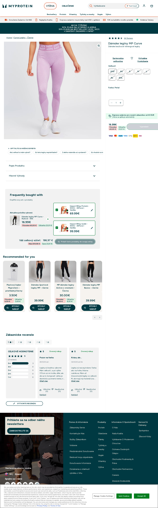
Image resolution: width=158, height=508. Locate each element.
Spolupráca (144, 430)
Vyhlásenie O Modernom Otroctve (123, 441)
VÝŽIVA (50, 6)
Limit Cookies (124, 496)
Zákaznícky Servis (77, 428)
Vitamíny (73, 14)
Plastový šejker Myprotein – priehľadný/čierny (13, 288)
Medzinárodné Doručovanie (82, 451)
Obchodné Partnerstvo (122, 469)
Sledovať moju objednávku (81, 457)
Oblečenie (102, 433)
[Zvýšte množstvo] (120, 103)
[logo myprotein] (17, 6)
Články (101, 439)
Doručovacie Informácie (80, 463)
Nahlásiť (43, 395)
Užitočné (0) (46, 390)
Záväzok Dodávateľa (121, 481)
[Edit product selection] (92, 210)
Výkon (108, 14)
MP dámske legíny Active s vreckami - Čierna (65, 288)
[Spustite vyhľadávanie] (91, 6)
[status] (116, 103)
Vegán (100, 14)
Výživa (101, 467)
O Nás (115, 428)
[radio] (112, 71)
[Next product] (99, 317)
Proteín (63, 14)
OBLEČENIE (68, 6)
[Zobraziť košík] (151, 6)
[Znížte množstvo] (111, 103)
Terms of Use (55, 506)
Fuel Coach (133, 6)
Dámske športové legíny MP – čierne (39, 286)
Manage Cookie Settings (103, 496)
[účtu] (144, 6)
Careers (115, 475)
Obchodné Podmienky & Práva (122, 461)
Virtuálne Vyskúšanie (142, 59)
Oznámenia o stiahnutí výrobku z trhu (79, 471)
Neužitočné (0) (59, 390)
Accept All (142, 496)
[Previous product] (94, 317)
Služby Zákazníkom (78, 439)
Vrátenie (73, 445)
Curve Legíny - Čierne (23, 38)
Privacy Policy (42, 506)
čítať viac (44, 381)
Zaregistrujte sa (18, 431)
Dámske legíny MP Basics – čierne (91, 286)
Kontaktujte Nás (77, 433)
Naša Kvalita (117, 433)
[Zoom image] (99, 46)
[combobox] (114, 6)
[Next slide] (101, 291)
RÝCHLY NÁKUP (15, 307)
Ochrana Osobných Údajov (120, 451)
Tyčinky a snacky (87, 14)
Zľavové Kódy (145, 436)
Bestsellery (52, 14)
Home (9, 38)
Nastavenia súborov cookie (18, 468)
